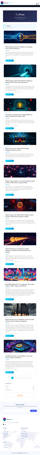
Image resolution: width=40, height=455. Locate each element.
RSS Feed (20, 395)
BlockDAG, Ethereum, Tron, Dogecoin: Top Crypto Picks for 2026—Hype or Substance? (19, 285)
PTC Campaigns (23, 431)
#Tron (11, 58)
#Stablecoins (16, 125)
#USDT (6, 58)
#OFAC (11, 192)
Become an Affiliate (24, 436)
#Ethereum (7, 261)
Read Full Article (9, 60)
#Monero (11, 226)
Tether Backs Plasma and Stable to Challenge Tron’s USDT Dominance (18, 47)
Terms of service (6, 445)
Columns (19, 386)
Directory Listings (24, 433)
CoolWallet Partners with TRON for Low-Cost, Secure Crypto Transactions (19, 356)
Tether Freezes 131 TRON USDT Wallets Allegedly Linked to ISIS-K (17, 149)
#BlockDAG (10, 296)
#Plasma (14, 58)
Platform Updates (19, 390)
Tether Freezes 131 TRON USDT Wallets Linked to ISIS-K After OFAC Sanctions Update (19, 215)
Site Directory (6, 433)
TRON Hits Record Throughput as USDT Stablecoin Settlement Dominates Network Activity (18, 250)
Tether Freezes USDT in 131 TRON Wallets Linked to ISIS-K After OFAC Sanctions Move (20, 182)
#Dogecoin (14, 296)
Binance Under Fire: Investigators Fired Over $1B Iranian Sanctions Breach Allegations (19, 320)
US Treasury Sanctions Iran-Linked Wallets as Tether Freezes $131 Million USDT (18, 115)
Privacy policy (6, 447)
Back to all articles (20, 19)
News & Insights (6, 431)
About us (5, 436)
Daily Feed (7, 50)
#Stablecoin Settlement (14, 261)
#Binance (9, 333)
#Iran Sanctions (13, 333)
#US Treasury (10, 125)
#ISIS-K (14, 158)
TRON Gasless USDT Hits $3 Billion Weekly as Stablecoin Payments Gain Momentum (18, 81)
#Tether (9, 58)
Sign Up (22, 438)
